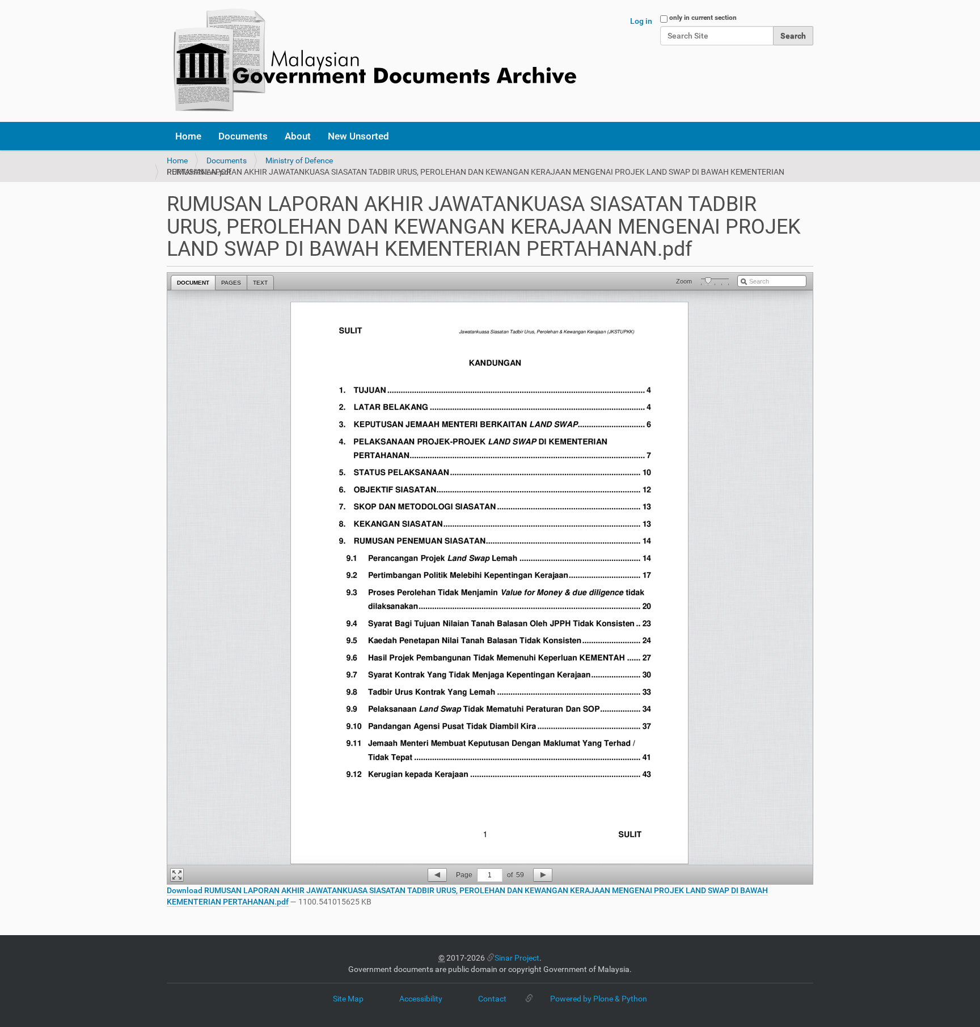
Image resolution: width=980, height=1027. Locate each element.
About (298, 136)
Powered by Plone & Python (598, 998)
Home (188, 136)
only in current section (703, 18)
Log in (641, 21)
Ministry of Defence (299, 160)
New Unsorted (358, 136)
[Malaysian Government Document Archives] (371, 61)
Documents (243, 136)
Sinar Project (517, 957)
